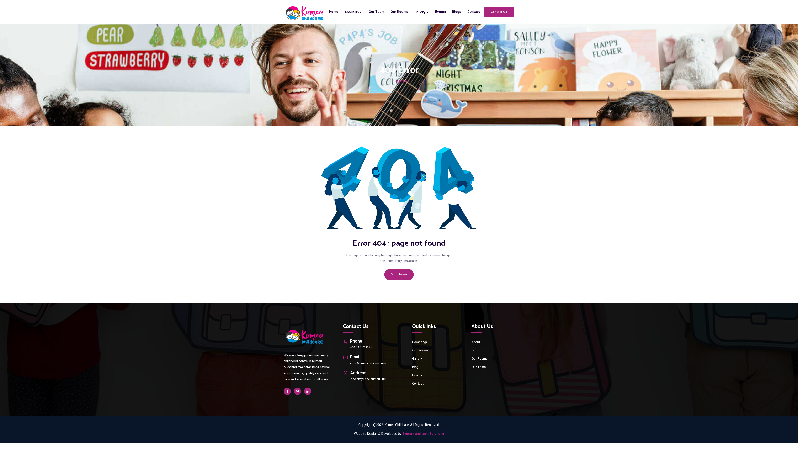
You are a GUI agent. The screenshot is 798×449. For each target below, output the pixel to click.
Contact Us (499, 12)
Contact (473, 12)
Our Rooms (399, 12)
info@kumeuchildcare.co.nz (368, 363)
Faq (473, 350)
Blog (415, 367)
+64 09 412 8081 (361, 347)
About (475, 342)
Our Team (376, 12)
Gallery (420, 12)
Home (333, 12)
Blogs (456, 12)
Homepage (420, 342)
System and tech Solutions (423, 434)
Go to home (399, 274)
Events (440, 12)
